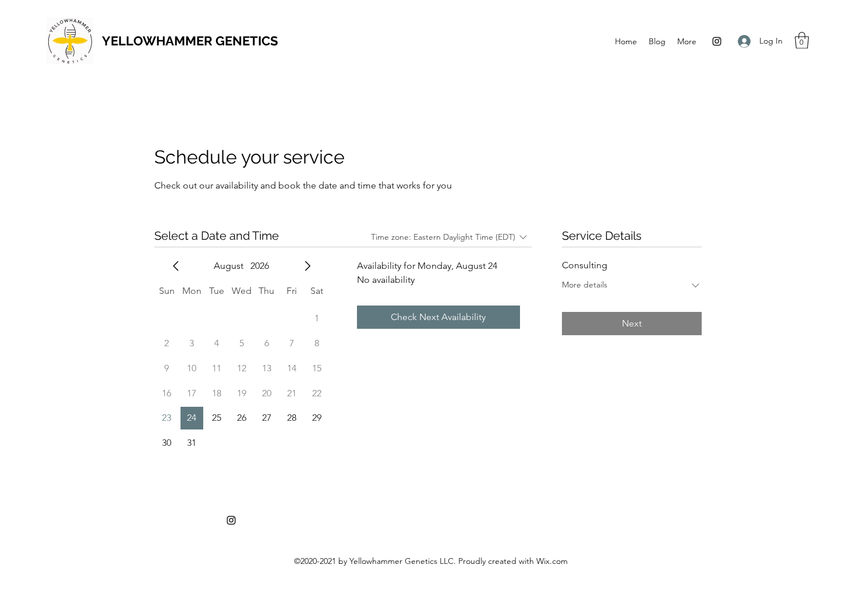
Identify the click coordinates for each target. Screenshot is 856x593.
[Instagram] (717, 41)
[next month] (307, 266)
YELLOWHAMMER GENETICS (190, 40)
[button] (802, 40)
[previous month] (176, 266)
